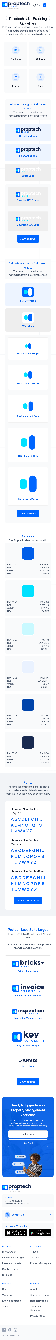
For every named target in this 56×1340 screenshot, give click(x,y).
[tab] (28, 132)
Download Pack (28, 239)
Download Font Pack (28, 900)
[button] (39, 5)
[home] (16, 5)
